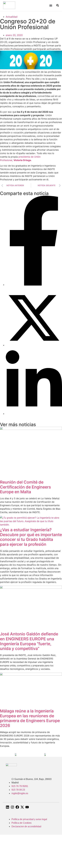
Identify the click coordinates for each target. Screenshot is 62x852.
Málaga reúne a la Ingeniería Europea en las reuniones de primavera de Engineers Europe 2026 (30, 718)
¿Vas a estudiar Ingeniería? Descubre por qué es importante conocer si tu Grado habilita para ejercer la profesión (31, 537)
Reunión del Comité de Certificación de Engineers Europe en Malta (25, 487)
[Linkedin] (7, 807)
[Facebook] (17, 807)
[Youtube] (27, 807)
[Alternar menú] (50, 5)
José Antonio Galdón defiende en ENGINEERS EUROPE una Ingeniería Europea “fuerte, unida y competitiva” (29, 641)
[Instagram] (12, 807)
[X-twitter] (22, 807)
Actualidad (11, 16)
